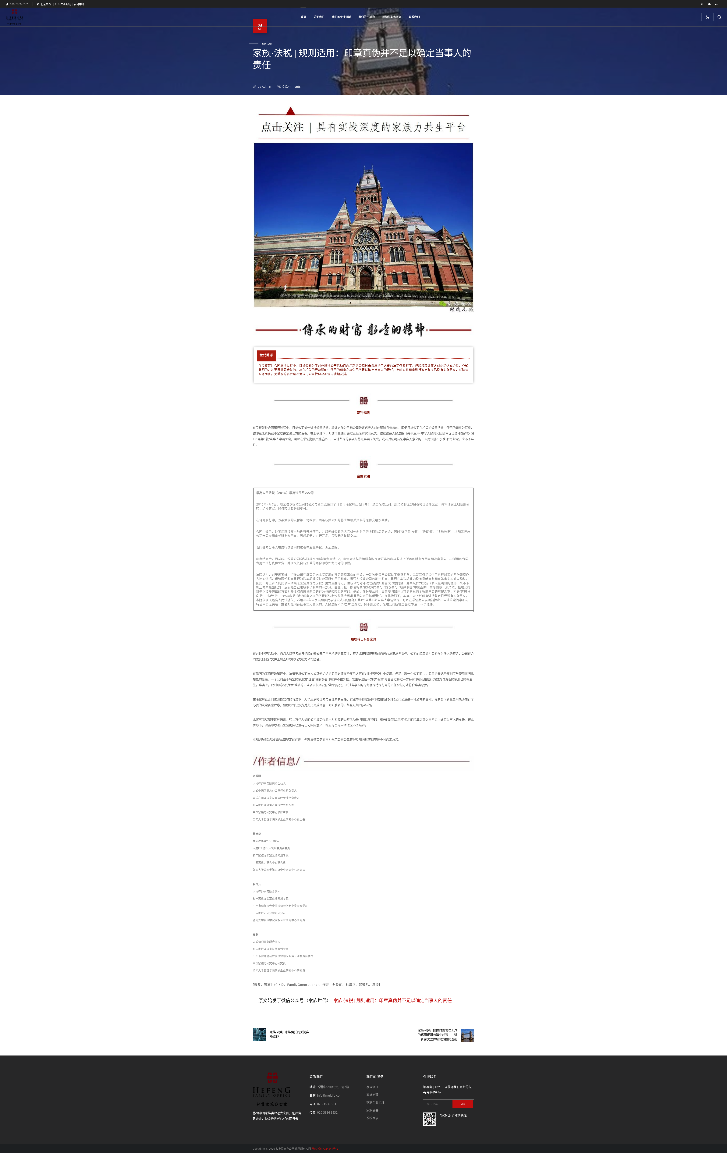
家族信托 (372, 1087)
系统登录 (372, 1118)
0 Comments (291, 86)
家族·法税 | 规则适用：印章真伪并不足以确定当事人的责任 (392, 1000)
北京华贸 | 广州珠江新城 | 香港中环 (62, 4)
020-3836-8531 (19, 4)
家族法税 (266, 43)
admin (266, 86)
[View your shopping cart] (707, 17)
